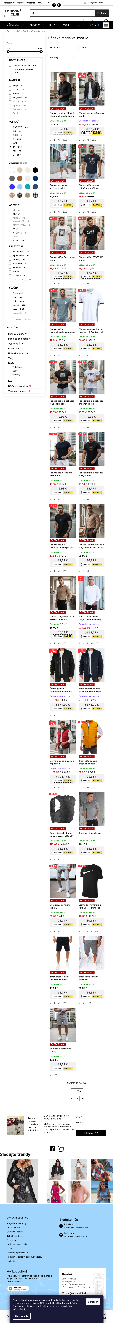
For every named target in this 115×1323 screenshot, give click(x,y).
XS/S (17, 135)
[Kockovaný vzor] (35, 195)
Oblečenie (17, 367)
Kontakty (11, 1261)
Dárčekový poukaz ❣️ (20, 386)
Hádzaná (19, 275)
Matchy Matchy (16, 333)
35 (83, 1098)
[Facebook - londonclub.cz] (54, 5)
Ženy (11, 358)
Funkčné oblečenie (18, 338)
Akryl (18, 85)
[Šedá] (12, 178)
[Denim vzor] (35, 187)
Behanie (19, 267)
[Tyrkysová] (27, 187)
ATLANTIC (20, 233)
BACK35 (67, 133)
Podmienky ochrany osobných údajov (24, 1257)
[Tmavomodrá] (35, 178)
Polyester (21, 97)
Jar (18, 297)
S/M (17, 143)
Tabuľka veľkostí (15, 1236)
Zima (18, 309)
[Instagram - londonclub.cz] (59, 5)
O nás (9, 1248)
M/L (17, 151)
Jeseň (19, 305)
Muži (11, 363)
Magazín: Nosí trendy (14, 3)
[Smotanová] (27, 170)
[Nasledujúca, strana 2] (77, 1098)
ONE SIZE (20, 127)
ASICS (18, 229)
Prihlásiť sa (91, 1132)
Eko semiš (20, 109)
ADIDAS (18, 214)
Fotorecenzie (13, 1240)
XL (59, 140)
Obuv (15, 371)
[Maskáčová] (20, 195)
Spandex (19, 105)
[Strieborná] (27, 178)
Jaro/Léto (19, 313)
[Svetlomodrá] (20, 187)
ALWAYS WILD (21, 225)
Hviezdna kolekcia (18, 353)
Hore (78, 1091)
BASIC (19, 240)
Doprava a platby (15, 1232)
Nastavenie (21, 1316)
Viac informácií (14, 1281)
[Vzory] (12, 195)
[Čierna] (35, 170)
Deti (10, 381)
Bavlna (19, 101)
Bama (17, 236)
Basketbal (19, 263)
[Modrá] (12, 187)
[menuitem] (15, 25)
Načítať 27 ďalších (77, 1083)
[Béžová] (20, 170)
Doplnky (16, 374)
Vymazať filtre (23, 319)
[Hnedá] (20, 178)
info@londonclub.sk (76, 1293)
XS (17, 131)
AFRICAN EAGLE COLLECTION (21, 219)
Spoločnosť (21, 255)
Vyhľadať (102, 13)
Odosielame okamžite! (23, 70)
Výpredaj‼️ (14, 343)
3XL (65, 140)
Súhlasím (93, 1301)
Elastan (18, 93)
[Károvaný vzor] (27, 195)
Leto (18, 301)
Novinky (12, 348)
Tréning (19, 259)
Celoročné (20, 293)
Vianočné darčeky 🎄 (19, 391)
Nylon (18, 89)
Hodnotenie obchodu (17, 1244)
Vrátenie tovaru (34, 3)
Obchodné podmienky (17, 1252)
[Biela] (12, 170)
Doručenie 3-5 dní (24, 65)
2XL (94, 140)
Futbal (18, 271)
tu (25, 1309)
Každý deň (21, 251)
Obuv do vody (22, 279)
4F (16, 210)
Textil (17, 113)
